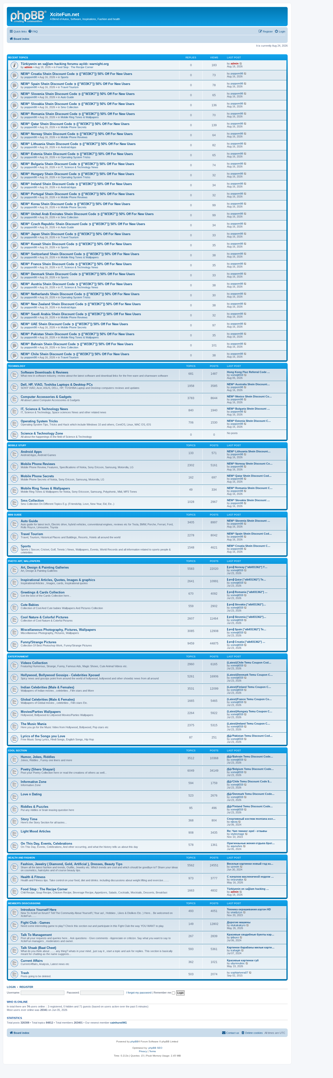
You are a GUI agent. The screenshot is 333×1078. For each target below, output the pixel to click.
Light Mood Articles (35, 831)
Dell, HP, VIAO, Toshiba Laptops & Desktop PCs (57, 384)
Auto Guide (67, 97)
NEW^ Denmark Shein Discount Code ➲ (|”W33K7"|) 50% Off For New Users (78, 274)
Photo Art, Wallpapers (24, 561)
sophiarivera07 (239, 972)
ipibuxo (235, 937)
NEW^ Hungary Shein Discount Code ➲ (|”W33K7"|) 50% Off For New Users (77, 174)
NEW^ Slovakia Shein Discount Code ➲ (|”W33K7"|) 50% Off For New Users (77, 104)
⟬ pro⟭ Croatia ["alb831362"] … (246, 641)
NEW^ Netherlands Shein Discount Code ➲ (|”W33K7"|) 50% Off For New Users (80, 294)
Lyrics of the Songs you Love (43, 736)
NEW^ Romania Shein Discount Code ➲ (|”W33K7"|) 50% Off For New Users (78, 114)
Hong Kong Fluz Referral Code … (248, 372)
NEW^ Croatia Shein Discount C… (248, 545)
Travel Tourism (69, 87)
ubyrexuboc (238, 963)
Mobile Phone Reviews (74, 137)
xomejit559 (237, 374)
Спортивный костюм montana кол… (251, 818)
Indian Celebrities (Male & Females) (47, 687)
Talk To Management (36, 935)
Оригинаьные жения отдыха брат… (251, 843)
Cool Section (17, 750)
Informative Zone (33, 782)
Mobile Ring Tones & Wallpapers (80, 117)
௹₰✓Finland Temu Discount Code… (250, 806)
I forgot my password (138, 992)
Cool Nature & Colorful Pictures (44, 617)
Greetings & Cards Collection (43, 592)
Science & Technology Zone (42, 433)
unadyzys (236, 912)
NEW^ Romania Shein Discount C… (250, 488)
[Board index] (29, 16)
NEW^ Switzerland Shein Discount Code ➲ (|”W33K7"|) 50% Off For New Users (80, 254)
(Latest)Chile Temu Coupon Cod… (249, 662)
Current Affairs (32, 961)
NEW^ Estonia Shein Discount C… (249, 420)
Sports (65, 77)
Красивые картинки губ (243, 960)
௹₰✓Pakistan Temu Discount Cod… (250, 735)
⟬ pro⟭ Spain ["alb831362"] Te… (246, 629)
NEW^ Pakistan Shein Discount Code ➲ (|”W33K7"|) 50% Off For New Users (77, 334)
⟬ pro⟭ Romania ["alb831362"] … (247, 592)
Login (11, 986)
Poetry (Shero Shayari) (38, 769)
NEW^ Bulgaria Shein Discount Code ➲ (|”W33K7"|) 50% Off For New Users (77, 164)
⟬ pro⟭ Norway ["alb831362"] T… (247, 567)
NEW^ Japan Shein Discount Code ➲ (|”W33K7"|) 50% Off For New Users (75, 234)
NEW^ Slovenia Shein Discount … (248, 520)
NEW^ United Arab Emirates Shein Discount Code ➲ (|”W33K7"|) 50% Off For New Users (87, 214)
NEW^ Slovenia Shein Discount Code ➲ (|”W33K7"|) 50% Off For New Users (78, 94)
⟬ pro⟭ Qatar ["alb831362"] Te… (246, 579)
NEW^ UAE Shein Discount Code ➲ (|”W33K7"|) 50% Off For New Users (74, 324)
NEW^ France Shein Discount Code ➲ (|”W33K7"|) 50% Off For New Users (76, 264)
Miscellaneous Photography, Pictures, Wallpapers (58, 630)
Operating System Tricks (75, 157)
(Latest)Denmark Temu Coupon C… (250, 674)
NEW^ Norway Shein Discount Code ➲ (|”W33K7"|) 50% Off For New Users (77, 134)
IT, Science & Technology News (79, 167)
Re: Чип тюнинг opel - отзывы (247, 830)
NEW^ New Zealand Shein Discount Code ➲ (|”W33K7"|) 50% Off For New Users (81, 304)
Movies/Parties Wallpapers (41, 712)
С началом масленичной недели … (250, 876)
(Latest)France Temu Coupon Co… (249, 699)
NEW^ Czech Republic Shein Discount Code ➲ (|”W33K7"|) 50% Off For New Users (83, 224)
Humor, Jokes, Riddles (38, 757)
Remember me (163, 992)
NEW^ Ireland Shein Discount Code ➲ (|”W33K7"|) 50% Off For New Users (76, 184)
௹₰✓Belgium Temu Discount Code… (250, 768)
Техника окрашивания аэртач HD (249, 909)
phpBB (134, 1041)
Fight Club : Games (35, 922)
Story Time (29, 819)
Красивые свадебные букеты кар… (250, 934)
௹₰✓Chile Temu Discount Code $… (249, 781)
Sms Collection (69, 107)
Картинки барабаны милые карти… (250, 947)
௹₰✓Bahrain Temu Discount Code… (250, 756)
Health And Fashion (21, 857)
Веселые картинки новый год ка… (250, 863)
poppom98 (30, 77)
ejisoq (234, 821)
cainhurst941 (118, 1022)
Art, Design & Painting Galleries (45, 567)
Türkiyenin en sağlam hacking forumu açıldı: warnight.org (65, 64)
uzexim (235, 866)
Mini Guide (15, 514)
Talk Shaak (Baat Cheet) (38, 948)
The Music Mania (33, 724)
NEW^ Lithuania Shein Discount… (249, 451)
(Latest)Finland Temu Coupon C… (249, 686)
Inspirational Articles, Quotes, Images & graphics (58, 580)
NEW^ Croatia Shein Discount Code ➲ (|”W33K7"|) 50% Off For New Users (76, 74)
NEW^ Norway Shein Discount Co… (250, 463)
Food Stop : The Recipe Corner (74, 67)
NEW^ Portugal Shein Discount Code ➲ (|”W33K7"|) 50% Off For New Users (77, 194)
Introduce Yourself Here (38, 910)
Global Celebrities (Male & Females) (48, 699)
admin (28, 67)
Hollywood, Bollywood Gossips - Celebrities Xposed (60, 675)
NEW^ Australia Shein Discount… (248, 384)
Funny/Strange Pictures (38, 642)
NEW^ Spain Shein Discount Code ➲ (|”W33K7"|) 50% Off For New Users (75, 84)
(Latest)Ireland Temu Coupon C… (248, 723)
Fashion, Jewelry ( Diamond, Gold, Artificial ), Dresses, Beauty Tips (71, 864)
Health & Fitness (33, 877)
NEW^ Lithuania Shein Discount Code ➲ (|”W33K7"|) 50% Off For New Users (78, 144)
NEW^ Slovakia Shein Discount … (248, 500)
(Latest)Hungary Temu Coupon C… (249, 711)
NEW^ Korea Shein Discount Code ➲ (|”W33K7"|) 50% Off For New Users (75, 204)
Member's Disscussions (24, 903)
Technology (16, 366)
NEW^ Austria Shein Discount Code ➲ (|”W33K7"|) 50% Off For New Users (76, 284)
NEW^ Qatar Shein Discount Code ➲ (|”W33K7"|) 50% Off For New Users (75, 124)
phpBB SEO (155, 1048)
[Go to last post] (241, 63)
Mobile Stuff (17, 445)
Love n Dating (31, 794)
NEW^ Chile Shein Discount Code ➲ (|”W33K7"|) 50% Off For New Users (75, 354)
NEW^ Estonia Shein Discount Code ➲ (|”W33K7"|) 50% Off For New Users (77, 154)
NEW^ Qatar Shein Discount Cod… (249, 475)
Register (26, 986)
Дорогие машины (238, 922)
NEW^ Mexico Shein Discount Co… (249, 396)
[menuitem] (33, 31)
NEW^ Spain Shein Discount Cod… (249, 533)
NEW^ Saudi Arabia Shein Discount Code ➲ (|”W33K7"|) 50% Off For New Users (81, 314)
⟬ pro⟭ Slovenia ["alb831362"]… (246, 616)
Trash (25, 973)
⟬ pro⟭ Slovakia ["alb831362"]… (246, 604)
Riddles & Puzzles (34, 806)
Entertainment (18, 656)
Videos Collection (34, 663)
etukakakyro (238, 925)
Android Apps (68, 147)
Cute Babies (30, 605)
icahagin (235, 950)
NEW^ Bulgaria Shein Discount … (248, 408)
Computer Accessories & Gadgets (46, 397)
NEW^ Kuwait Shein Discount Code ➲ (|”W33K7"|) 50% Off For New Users (76, 244)
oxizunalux (237, 879)
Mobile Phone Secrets (74, 127)
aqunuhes (236, 846)
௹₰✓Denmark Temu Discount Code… (250, 793)
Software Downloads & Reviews (44, 372)
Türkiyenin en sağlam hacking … (248, 888)
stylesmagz (237, 833)
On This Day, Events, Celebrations (46, 843)
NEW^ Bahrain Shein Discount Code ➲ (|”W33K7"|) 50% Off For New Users (77, 344)
